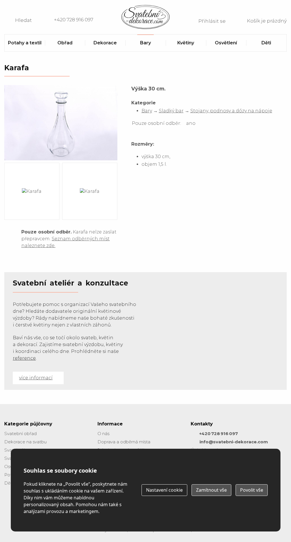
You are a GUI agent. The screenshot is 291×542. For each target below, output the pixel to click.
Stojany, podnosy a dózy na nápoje (231, 110)
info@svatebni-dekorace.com (233, 441)
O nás (103, 433)
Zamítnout (211, 490)
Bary (147, 110)
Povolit (251, 490)
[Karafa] (60, 160)
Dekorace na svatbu (25, 441)
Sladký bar (171, 110)
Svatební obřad (20, 433)
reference (24, 358)
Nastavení (164, 490)
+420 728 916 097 (73, 19)
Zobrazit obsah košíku (259, 20)
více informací (36, 377)
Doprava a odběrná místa (123, 441)
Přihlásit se (212, 21)
